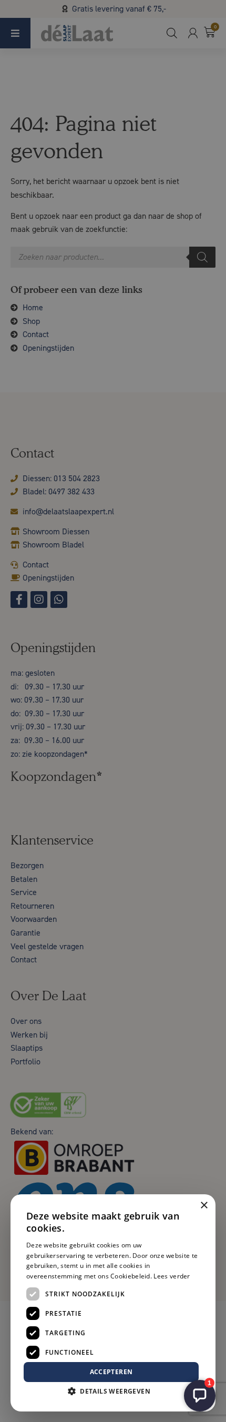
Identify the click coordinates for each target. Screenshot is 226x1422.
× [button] (204, 1206)
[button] (113, 1391)
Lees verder (171, 1276)
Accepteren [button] (111, 1371)
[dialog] (113, 711)
